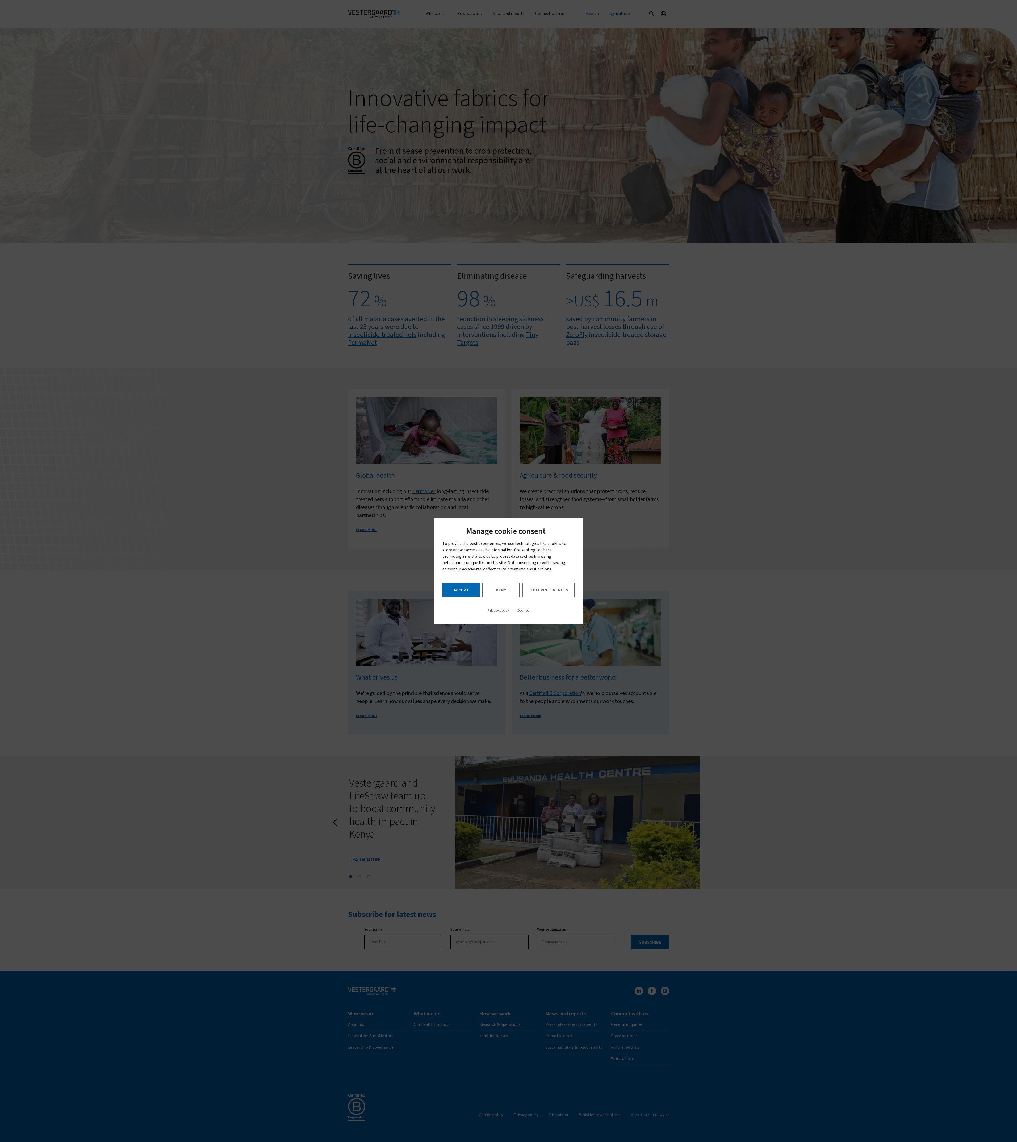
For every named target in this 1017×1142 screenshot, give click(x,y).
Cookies (523, 610)
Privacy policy (498, 610)
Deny (501, 590)
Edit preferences (549, 590)
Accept (461, 590)
